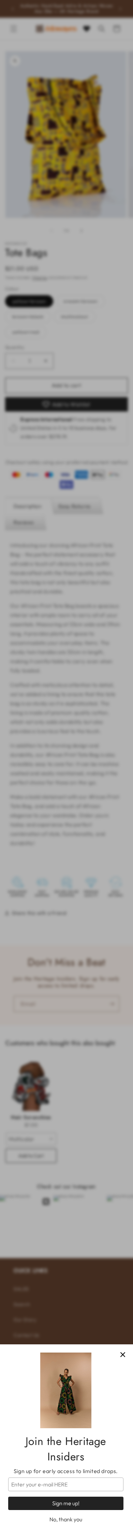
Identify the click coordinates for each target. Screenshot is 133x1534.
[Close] (123, 1354)
